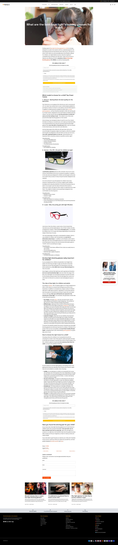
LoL (48, 4)
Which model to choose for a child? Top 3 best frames (51, 88)
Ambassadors (43, 519)
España (97, 525)
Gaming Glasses (44, 4)
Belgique (98, 519)
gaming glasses (67, 330)
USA (97, 530)
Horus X (6, 540)
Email (43, 464)
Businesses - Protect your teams (71, 528)
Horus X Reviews (44, 522)
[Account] (110, 4)
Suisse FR (98, 521)
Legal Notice (68, 525)
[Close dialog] (116, 261)
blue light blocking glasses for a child (59, 48)
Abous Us (71, 4)
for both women (54, 441)
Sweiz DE (102, 521)
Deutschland (98, 523)
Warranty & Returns (69, 519)
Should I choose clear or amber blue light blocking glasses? (34, 496)
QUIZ (75, 4)
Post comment (47, 477)
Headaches (65, 305)
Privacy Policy (68, 520)
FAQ (41, 525)
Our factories (43, 520)
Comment (44, 469)
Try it (109, 282)
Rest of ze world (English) (101, 532)
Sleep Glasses (61, 4)
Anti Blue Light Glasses (54, 4)
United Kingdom (99, 528)
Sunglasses (66, 4)
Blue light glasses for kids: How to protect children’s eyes (82, 496)
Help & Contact (43, 523)
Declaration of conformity (70, 522)
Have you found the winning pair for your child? (50, 91)
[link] (109, 266)
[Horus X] (6, 4)
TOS (66, 523)
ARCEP (50, 285)
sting (55, 299)
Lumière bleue (47, 448)
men (62, 441)
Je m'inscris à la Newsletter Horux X (59, 420)
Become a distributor (69, 526)
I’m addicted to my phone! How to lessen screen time (58, 496)
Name (43, 460)
